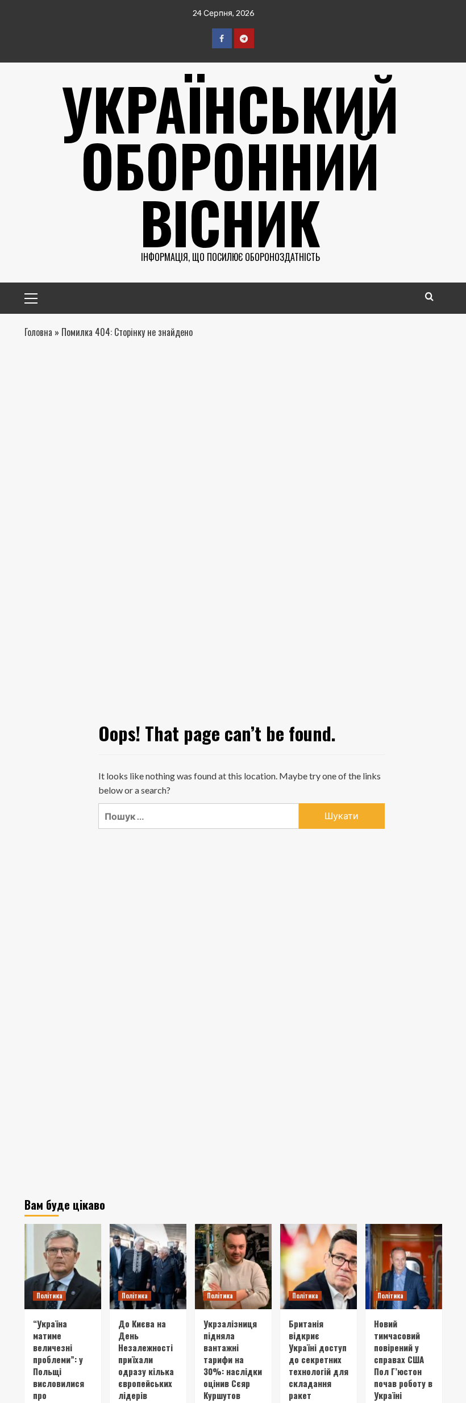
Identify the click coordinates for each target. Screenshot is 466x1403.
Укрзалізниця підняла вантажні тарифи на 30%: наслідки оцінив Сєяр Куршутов (232, 1359)
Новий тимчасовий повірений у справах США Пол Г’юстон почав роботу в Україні (403, 1359)
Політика (49, 1295)
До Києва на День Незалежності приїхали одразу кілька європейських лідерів (146, 1359)
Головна (38, 332)
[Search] (429, 296)
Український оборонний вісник (230, 165)
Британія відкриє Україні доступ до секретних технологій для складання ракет (318, 1359)
